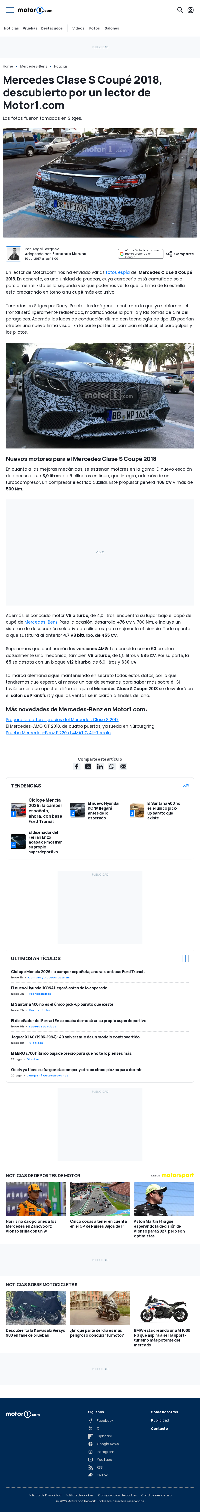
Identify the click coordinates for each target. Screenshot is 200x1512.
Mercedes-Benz (33, 66)
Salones (112, 28)
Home (8, 66)
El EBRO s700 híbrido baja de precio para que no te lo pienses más (71, 1053)
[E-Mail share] (123, 766)
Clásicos (36, 1043)
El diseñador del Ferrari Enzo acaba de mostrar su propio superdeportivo (78, 1020)
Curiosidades (40, 1010)
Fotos (94, 28)
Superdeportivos (43, 1026)
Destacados (52, 28)
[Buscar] (180, 10)
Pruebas (30, 28)
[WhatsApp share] (112, 766)
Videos (78, 28)
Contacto (159, 1428)
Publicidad (160, 1420)
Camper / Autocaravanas (49, 977)
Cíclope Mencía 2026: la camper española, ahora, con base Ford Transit (78, 971)
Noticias (11, 28)
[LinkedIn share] (100, 766)
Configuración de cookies (117, 1495)
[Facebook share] (77, 766)
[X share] (88, 766)
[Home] (35, 10)
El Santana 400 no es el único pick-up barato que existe (62, 1004)
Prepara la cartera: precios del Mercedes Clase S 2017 (62, 720)
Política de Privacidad (45, 1495)
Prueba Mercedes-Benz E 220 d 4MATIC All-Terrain (58, 733)
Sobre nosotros (164, 1412)
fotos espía (118, 272)
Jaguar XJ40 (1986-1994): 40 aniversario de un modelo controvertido (75, 1037)
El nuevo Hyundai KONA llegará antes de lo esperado (59, 988)
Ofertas (33, 1059)
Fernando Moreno (69, 253)
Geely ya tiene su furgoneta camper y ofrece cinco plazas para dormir (76, 1069)
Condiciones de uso (156, 1495)
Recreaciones (40, 994)
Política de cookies (80, 1495)
